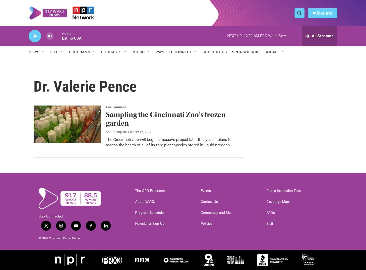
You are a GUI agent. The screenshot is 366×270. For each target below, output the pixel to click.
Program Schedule (149, 213)
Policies (206, 223)
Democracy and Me (216, 213)
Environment (116, 107)
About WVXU (145, 202)
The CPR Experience (150, 191)
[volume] (50, 36)
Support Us (215, 51)
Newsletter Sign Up (150, 223)
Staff (269, 223)
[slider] (58, 36)
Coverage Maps (278, 202)
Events (206, 191)
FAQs (270, 213)
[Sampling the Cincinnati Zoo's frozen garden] (67, 124)
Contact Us (209, 202)
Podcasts (111, 51)
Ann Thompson (116, 132)
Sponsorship (246, 51)
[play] (35, 36)
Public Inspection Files (283, 191)
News (34, 51)
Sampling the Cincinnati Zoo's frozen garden (166, 119)
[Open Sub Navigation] (43, 52)
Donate (324, 13)
